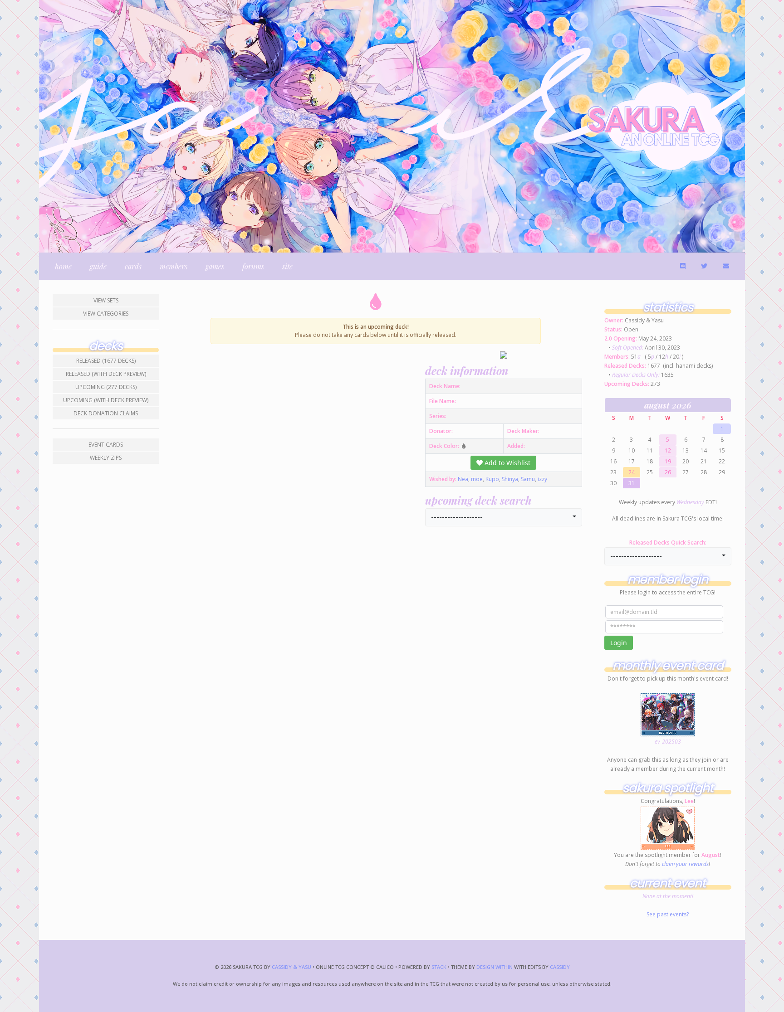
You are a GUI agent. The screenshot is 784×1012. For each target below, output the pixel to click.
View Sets (105, 300)
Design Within (494, 966)
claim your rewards (685, 864)
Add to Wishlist (506, 462)
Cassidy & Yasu (291, 966)
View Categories (105, 313)
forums (253, 266)
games (215, 266)
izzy (542, 479)
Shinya (510, 479)
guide (98, 266)
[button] (503, 517)
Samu (528, 479)
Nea (463, 479)
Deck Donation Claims (106, 413)
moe (477, 479)
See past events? (668, 914)
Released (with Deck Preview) (106, 374)
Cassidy (560, 966)
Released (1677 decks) (106, 361)
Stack (439, 966)
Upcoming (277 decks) (106, 387)
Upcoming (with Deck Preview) (105, 400)
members (173, 266)
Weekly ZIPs (106, 458)
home (63, 266)
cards (133, 266)
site (287, 266)
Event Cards (105, 444)
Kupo (492, 479)
